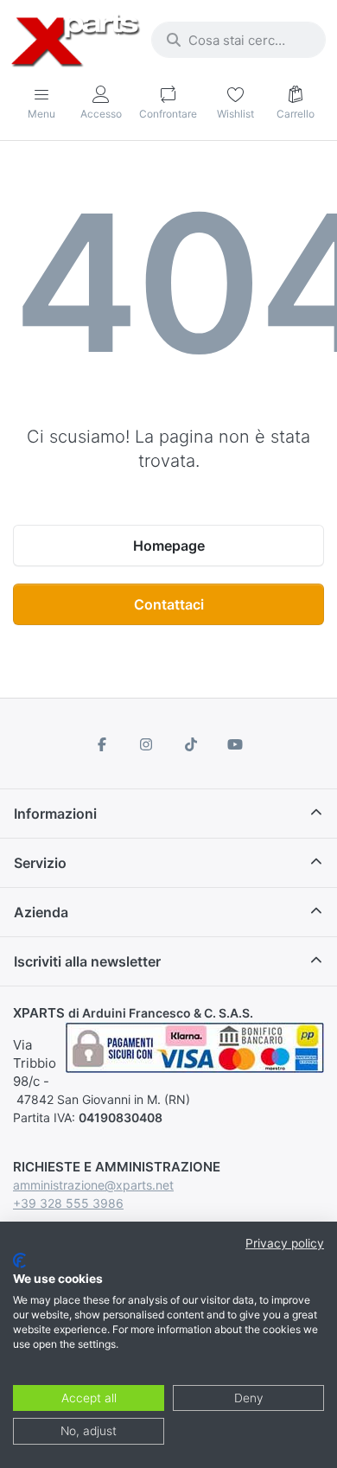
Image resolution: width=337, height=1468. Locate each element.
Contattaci (169, 604)
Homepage (169, 545)
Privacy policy (284, 1243)
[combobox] (238, 40)
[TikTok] (191, 744)
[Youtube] (236, 744)
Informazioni (55, 813)
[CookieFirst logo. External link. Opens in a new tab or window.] (19, 1260)
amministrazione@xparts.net (93, 1185)
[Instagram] (146, 744)
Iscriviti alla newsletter (87, 961)
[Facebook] (102, 744)
